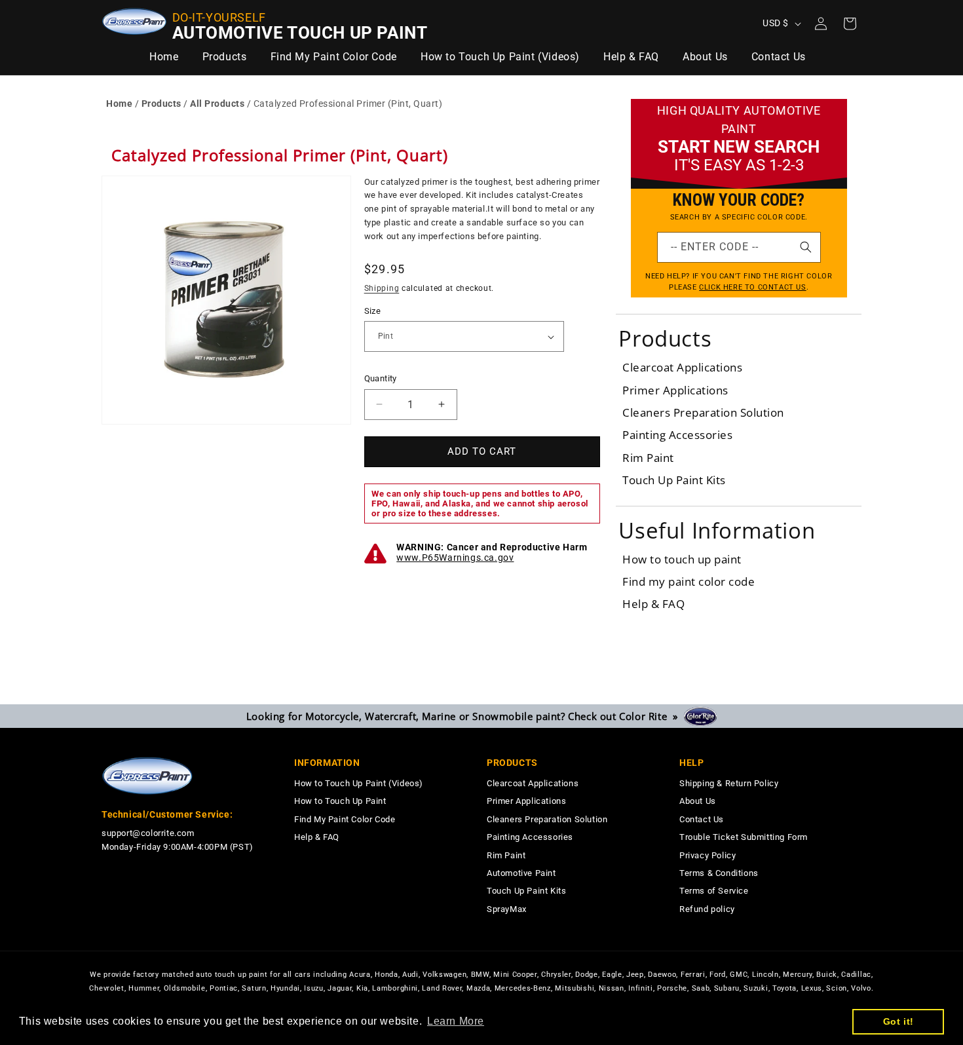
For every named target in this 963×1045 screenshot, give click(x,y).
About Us (697, 801)
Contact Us (701, 819)
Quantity (380, 378)
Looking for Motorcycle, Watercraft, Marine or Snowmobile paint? (465, 716)
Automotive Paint (521, 873)
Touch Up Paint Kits (674, 479)
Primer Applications (675, 390)
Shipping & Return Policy (728, 783)
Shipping (382, 288)
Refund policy (707, 909)
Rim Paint (648, 457)
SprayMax (507, 909)
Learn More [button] (455, 1021)
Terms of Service (714, 891)
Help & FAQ (653, 603)
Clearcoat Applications (682, 367)
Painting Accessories (677, 434)
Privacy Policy (707, 855)
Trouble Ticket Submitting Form (743, 837)
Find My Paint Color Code (344, 819)
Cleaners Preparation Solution (703, 412)
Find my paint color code (688, 581)
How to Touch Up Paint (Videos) (358, 783)
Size (372, 311)
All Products (217, 103)
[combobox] (739, 247)
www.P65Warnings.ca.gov (455, 557)
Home (119, 103)
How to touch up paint (682, 559)
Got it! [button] (898, 1021)
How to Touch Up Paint (340, 801)
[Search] (805, 247)
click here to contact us (752, 287)
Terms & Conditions (719, 873)
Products (161, 103)
